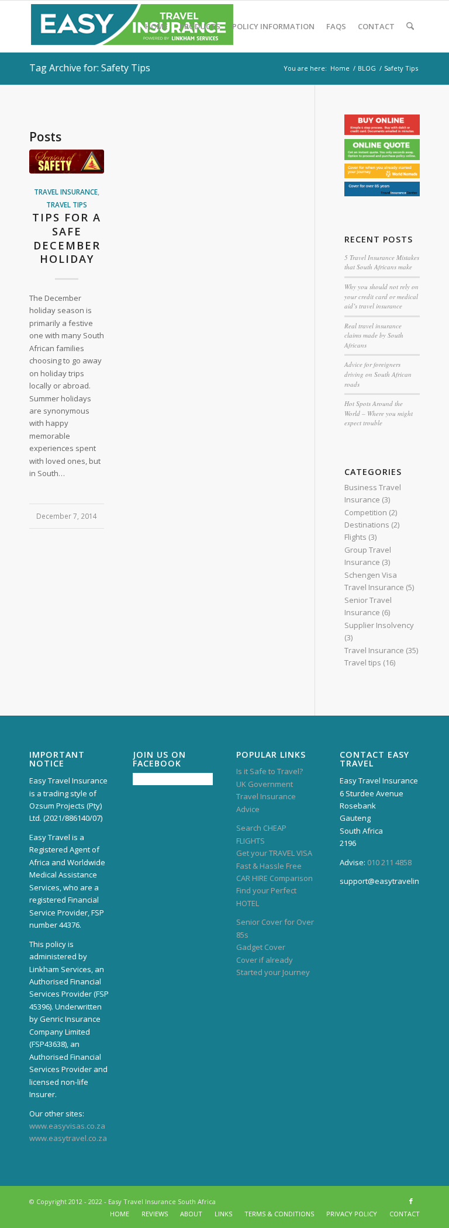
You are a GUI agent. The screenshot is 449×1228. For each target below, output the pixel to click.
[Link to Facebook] (411, 1201)
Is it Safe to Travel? (269, 771)
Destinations (366, 524)
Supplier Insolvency (379, 625)
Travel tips (66, 204)
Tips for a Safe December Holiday (66, 238)
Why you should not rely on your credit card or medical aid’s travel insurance (381, 296)
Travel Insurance (66, 191)
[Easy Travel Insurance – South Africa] (132, 26)
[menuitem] (156, 26)
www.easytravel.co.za (68, 1138)
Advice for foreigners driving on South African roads (378, 374)
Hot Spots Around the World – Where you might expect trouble (378, 413)
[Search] (410, 26)
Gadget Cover (260, 947)
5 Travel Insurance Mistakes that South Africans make (381, 262)
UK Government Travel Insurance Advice (266, 796)
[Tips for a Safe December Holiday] (66, 162)
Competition (365, 512)
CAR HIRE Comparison (274, 878)
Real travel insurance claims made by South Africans (373, 335)
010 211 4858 (389, 862)
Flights (355, 537)
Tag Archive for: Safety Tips (89, 67)
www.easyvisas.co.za (67, 1126)
